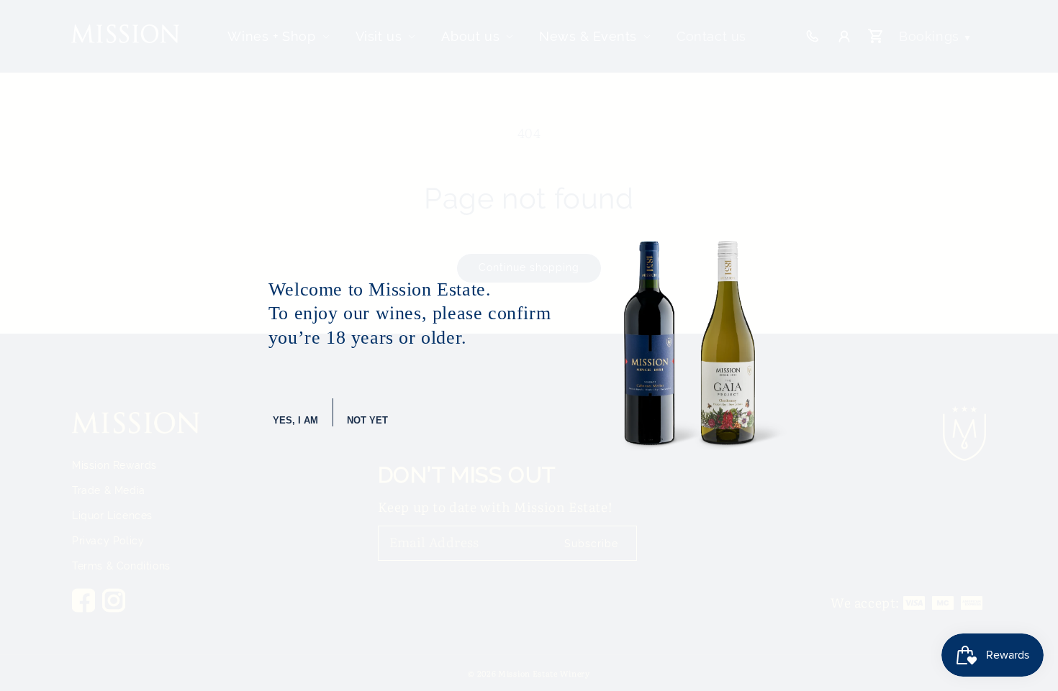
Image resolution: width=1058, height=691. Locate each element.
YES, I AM (295, 420)
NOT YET (367, 420)
